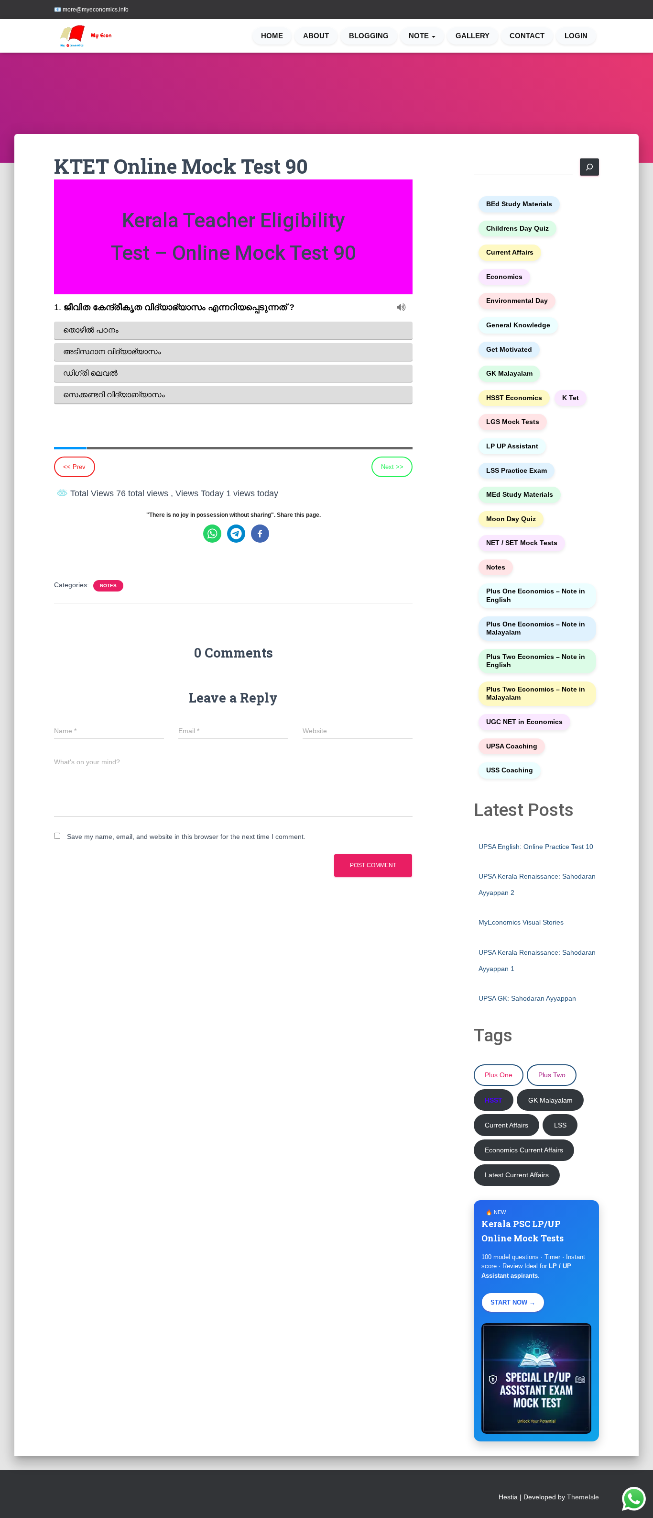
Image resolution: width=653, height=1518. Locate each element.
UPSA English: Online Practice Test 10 (536, 846)
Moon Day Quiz (511, 519)
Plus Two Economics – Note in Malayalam (535, 694)
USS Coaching (509, 770)
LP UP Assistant (512, 446)
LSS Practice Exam (516, 470)
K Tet (570, 398)
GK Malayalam (509, 373)
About (316, 36)
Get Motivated (509, 349)
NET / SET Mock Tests (521, 543)
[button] (433, 36)
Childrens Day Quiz (517, 228)
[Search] (589, 167)
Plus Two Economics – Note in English (535, 661)
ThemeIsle (583, 1497)
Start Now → (512, 1302)
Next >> (392, 466)
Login (576, 36)
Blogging (369, 36)
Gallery (473, 36)
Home (272, 36)
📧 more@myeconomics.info (91, 9)
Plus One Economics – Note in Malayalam (535, 628)
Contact (527, 36)
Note (420, 36)
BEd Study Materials (519, 204)
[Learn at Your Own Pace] (93, 36)
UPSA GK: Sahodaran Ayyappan (527, 998)
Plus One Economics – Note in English (535, 595)
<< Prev (74, 466)
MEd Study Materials (519, 494)
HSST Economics (514, 398)
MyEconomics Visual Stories (521, 922)
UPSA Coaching (511, 746)
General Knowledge (518, 325)
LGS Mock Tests (512, 421)
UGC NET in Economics (524, 722)
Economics (504, 276)
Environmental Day (517, 300)
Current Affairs (509, 252)
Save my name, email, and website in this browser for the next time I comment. (186, 836)
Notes (108, 585)
